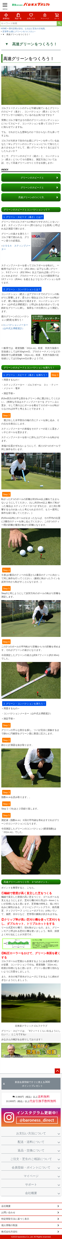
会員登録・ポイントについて (31, 1167)
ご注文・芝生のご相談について (31, 1159)
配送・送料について (31, 1142)
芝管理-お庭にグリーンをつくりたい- (19, 31)
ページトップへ (57, 1071)
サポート (31, 1184)
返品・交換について (31, 1150)
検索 (59, 23)
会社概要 (31, 1193)
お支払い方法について (31, 1133)
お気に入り (31, 18)
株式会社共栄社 (9, 1231)
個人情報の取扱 (9, 1225)
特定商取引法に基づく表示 (15, 1219)
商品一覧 (18, 18)
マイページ (45, 18)
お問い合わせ (8, 1212)
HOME (4, 28)
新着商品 (6, 18)
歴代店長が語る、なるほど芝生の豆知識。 (28, 28)
